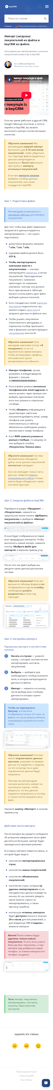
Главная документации (26, 1071)
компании (31, 272)
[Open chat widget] (46, 1083)
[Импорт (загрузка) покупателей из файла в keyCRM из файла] (10, 7)
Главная (9, 26)
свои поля (32, 309)
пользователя (16, 333)
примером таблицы (19, 214)
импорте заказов (29, 175)
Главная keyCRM (26, 1076)
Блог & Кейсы (26, 1080)
